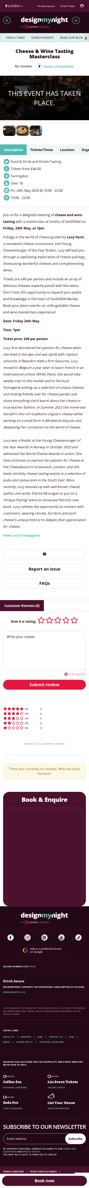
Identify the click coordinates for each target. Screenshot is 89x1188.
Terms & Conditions (13, 1171)
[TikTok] (78, 937)
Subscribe (75, 1139)
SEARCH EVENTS (42, 38)
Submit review (44, 684)
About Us (8, 1036)
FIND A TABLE (15, 38)
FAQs (44, 583)
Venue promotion (58, 1108)
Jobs (40, 1036)
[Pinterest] (44, 937)
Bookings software (15, 1087)
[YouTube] (61, 937)
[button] (44, 708)
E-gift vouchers (12, 1108)
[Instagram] (27, 937)
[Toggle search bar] (76, 20)
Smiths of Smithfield (58, 66)
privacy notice (31, 1151)
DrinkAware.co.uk (14, 992)
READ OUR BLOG (71, 38)
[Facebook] (10, 937)
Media (6, 1042)
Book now (44, 1180)
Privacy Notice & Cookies (43, 1171)
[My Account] (83, 6)
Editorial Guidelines (52, 1042)
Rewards (26, 1036)
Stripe (32, 966)
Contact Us (56, 1036)
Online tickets (56, 1087)
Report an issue (44, 569)
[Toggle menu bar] (7, 20)
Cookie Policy (24, 1042)
